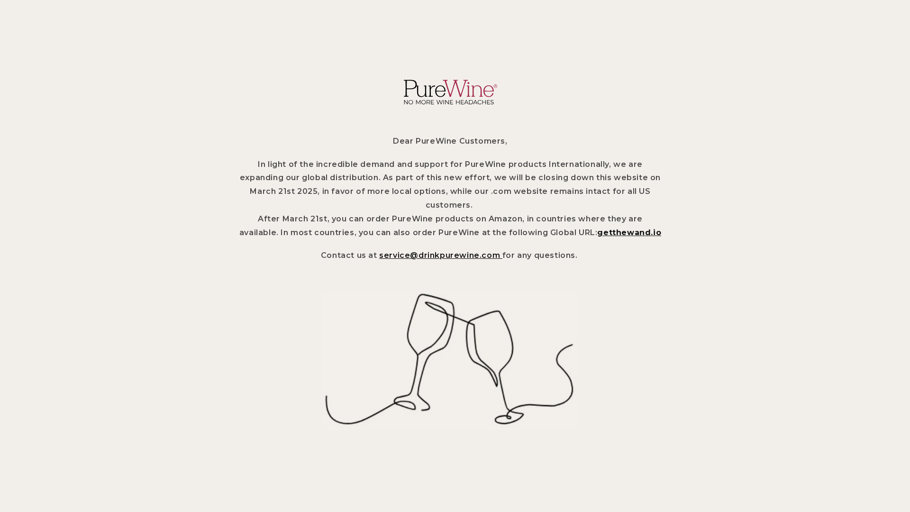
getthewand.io (629, 232)
